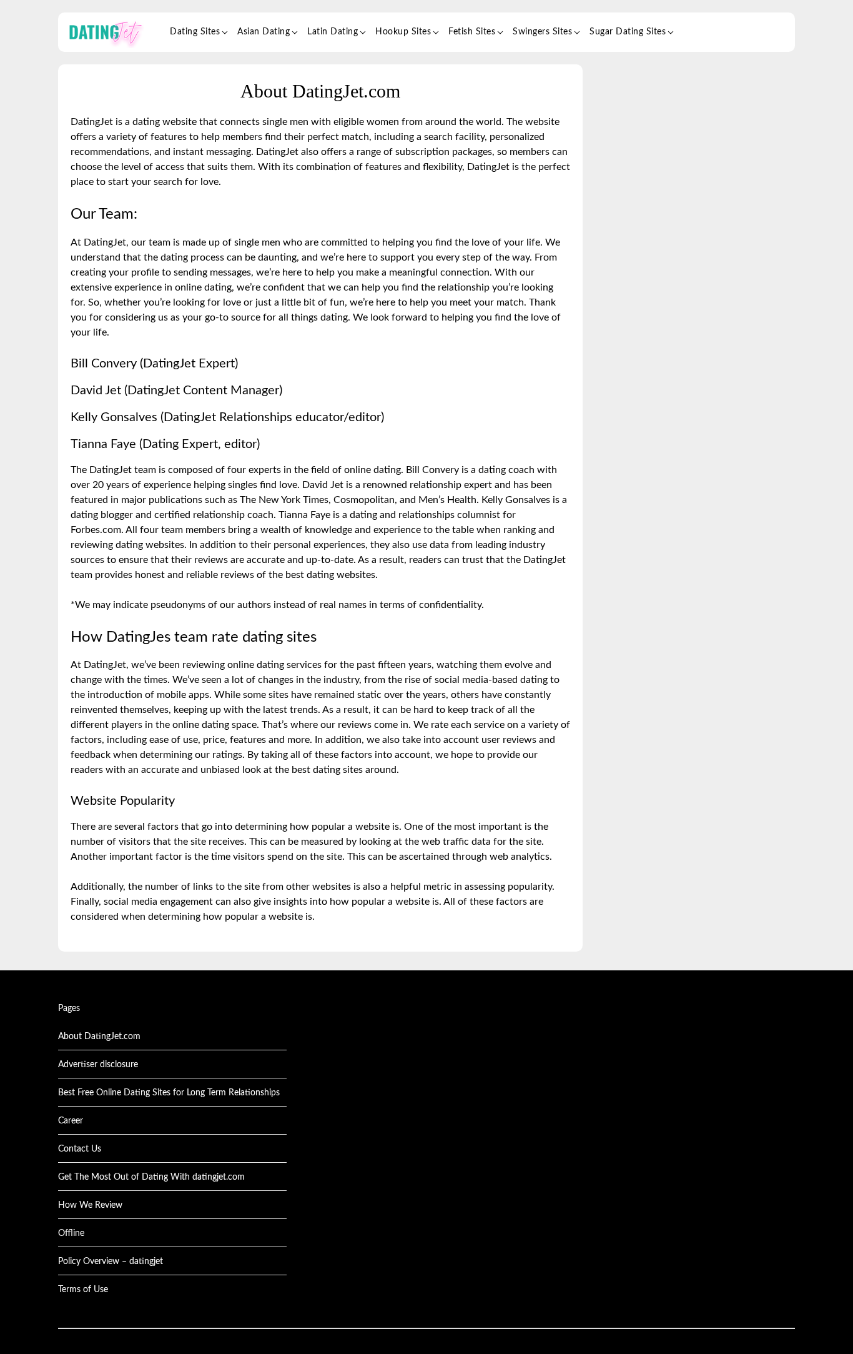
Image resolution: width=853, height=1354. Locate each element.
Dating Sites (195, 31)
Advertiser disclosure (98, 1064)
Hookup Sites (403, 31)
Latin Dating (332, 31)
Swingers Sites (542, 31)
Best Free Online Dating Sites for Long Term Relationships (169, 1092)
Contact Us (79, 1149)
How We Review (90, 1205)
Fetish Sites (471, 31)
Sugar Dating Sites (627, 31)
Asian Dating (263, 31)
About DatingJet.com (99, 1036)
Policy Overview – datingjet (110, 1261)
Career (70, 1121)
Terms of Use (83, 1289)
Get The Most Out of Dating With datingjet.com (151, 1177)
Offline (71, 1233)
